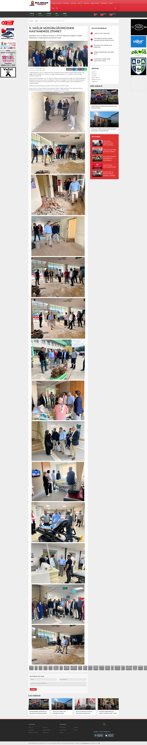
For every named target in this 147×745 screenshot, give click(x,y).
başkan (80, 666)
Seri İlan (76, 730)
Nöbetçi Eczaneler (96, 79)
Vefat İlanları (63, 730)
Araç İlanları (63, 727)
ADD (36, 666)
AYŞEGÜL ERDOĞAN (66, 667)
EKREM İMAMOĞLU (129, 667)
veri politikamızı (85, 743)
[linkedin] (82, 69)
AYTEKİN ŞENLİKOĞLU (74, 667)
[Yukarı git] (144, 742)
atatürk (50, 666)
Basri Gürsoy (85, 667)
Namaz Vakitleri (96, 77)
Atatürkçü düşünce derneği (56, 668)
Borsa (95, 14)
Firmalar (62, 732)
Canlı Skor (94, 74)
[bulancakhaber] (38, 3)
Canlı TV (94, 72)
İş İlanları (76, 727)
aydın (61, 666)
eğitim (123, 666)
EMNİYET (140, 666)
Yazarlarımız (95, 81)
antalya (45, 666)
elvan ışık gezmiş (135, 668)
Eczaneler (103, 14)
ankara (40, 666)
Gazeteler (112, 14)
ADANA (31, 666)
